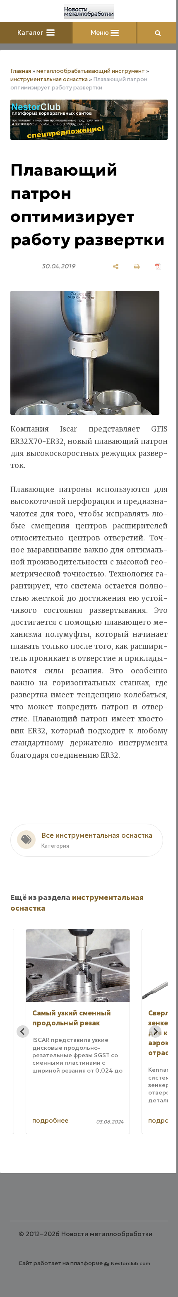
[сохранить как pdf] (158, 266)
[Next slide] (155, 1031)
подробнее (50, 1120)
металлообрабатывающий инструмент (90, 71)
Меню (101, 32)
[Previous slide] (23, 1031)
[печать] (137, 266)
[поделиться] (115, 266)
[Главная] (89, 11)
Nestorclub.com (130, 1263)
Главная (20, 71)
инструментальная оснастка (49, 79)
